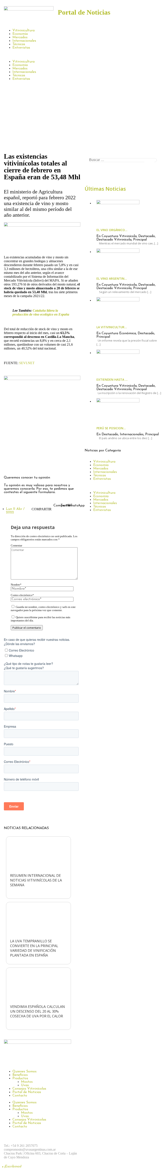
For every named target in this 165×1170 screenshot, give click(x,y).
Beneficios (20, 1075)
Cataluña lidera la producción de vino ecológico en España (40, 312)
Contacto (19, 1095)
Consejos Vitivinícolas (29, 1088)
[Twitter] (33, 465)
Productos (20, 1078)
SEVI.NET (27, 363)
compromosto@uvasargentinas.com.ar (30, 1149)
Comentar (16, 545)
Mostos (27, 1082)
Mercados (20, 37)
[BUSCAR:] (123, 160)
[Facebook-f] (9, 465)
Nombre (16, 584)
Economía (20, 34)
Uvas (25, 1085)
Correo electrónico (22, 595)
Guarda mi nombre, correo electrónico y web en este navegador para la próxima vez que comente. (43, 609)
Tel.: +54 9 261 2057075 (21, 1145)
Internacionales (24, 41)
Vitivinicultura (23, 30)
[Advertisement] (82, 118)
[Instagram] (21, 465)
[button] (82, 55)
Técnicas (18, 44)
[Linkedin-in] (44, 465)
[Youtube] (137, 1145)
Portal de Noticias (26, 1092)
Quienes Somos (24, 1071)
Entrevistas (21, 47)
